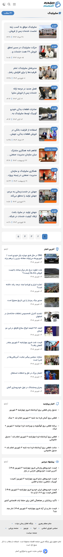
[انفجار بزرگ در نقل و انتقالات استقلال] (51, 375)
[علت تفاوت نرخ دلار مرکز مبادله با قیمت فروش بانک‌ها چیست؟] (51, 273)
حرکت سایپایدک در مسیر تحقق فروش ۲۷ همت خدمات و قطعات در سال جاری (22, 50)
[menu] (14, 4)
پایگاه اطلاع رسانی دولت (24, 523)
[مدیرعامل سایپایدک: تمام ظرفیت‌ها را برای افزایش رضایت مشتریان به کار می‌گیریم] (48, 72)
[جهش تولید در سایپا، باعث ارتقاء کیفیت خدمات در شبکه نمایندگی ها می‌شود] (48, 217)
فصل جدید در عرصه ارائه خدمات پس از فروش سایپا (24, 91)
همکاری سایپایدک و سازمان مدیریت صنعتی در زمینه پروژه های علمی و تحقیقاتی (22, 173)
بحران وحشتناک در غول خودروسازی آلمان (24, 387)
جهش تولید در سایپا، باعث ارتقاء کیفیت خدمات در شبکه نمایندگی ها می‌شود (23, 214)
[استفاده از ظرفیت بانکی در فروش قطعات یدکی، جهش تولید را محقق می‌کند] (48, 134)
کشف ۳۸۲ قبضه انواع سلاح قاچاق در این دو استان (23, 329)
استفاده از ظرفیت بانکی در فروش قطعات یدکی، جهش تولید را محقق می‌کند (24, 132)
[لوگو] (52, 4)
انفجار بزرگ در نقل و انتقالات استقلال (26, 373)
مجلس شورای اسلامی (49, 528)
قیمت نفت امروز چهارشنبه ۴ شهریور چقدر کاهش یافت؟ (24, 344)
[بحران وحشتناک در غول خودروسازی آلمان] (51, 389)
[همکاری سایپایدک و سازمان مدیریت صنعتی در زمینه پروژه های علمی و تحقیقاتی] (48, 175)
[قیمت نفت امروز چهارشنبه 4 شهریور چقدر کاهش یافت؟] (51, 346)
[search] (9, 4)
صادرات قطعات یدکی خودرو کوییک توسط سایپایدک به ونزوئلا (23, 111)
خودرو (54, 25)
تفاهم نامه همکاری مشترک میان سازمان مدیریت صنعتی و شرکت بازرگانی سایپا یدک (22, 153)
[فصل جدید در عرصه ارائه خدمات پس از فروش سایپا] (48, 93)
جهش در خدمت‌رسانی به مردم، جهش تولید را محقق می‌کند (22, 194)
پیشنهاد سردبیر (48, 461)
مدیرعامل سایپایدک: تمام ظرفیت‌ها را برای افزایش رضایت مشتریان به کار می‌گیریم (22, 70)
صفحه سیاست (31, 533)
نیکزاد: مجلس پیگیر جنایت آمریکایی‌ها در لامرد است (24, 358)
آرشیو (6, 249)
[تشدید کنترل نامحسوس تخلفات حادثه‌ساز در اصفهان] (51, 317)
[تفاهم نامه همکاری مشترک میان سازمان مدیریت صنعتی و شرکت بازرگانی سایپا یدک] (48, 155)
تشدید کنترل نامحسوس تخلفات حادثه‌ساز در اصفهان (23, 315)
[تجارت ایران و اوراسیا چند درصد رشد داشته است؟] (51, 288)
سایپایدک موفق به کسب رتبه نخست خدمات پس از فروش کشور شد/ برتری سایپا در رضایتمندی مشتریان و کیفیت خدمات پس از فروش (23, 29)
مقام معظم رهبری (44, 523)
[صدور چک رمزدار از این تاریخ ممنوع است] (51, 302)
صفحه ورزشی (13, 528)
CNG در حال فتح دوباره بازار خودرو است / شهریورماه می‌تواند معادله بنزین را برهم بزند (23, 257)
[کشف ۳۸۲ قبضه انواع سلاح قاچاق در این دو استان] (51, 331)
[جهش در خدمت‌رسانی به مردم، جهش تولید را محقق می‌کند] (48, 196)
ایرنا (35, 528)
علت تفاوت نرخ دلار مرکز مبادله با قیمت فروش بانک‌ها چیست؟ (25, 271)
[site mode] (4, 4)
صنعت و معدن (50, 149)
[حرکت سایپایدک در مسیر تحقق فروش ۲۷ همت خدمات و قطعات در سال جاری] (48, 52)
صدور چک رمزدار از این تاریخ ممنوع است (24, 300)
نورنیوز (26, 528)
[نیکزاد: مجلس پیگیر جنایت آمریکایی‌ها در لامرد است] (51, 360)
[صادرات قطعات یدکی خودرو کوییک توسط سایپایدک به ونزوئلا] (48, 114)
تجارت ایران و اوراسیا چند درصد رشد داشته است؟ (24, 286)
